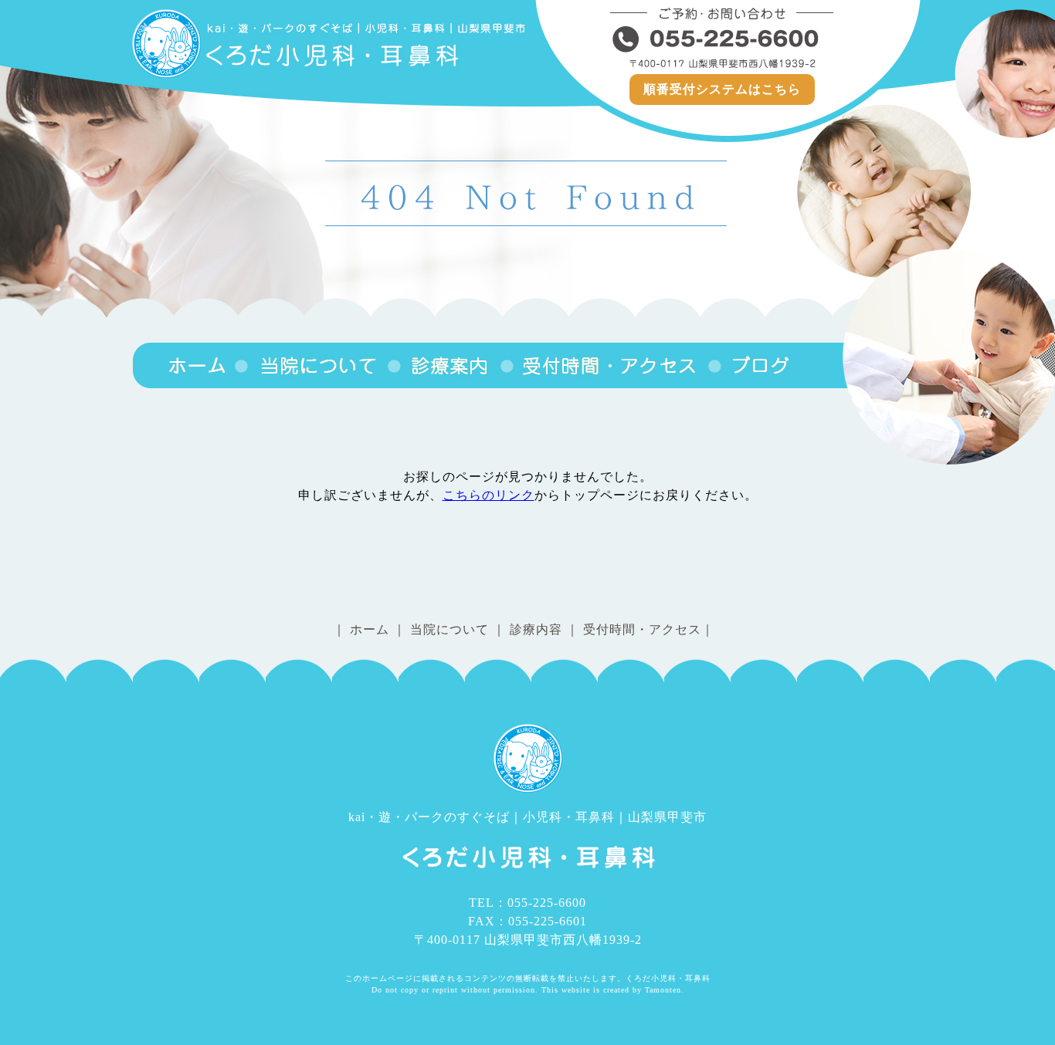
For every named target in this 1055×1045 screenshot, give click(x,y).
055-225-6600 (722, 38)
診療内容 (443, 365)
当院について (309, 365)
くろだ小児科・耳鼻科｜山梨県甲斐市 (182, 365)
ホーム (369, 629)
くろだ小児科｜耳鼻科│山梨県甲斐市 (331, 43)
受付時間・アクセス (603, 365)
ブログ (749, 365)
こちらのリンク (488, 495)
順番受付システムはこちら (722, 89)
